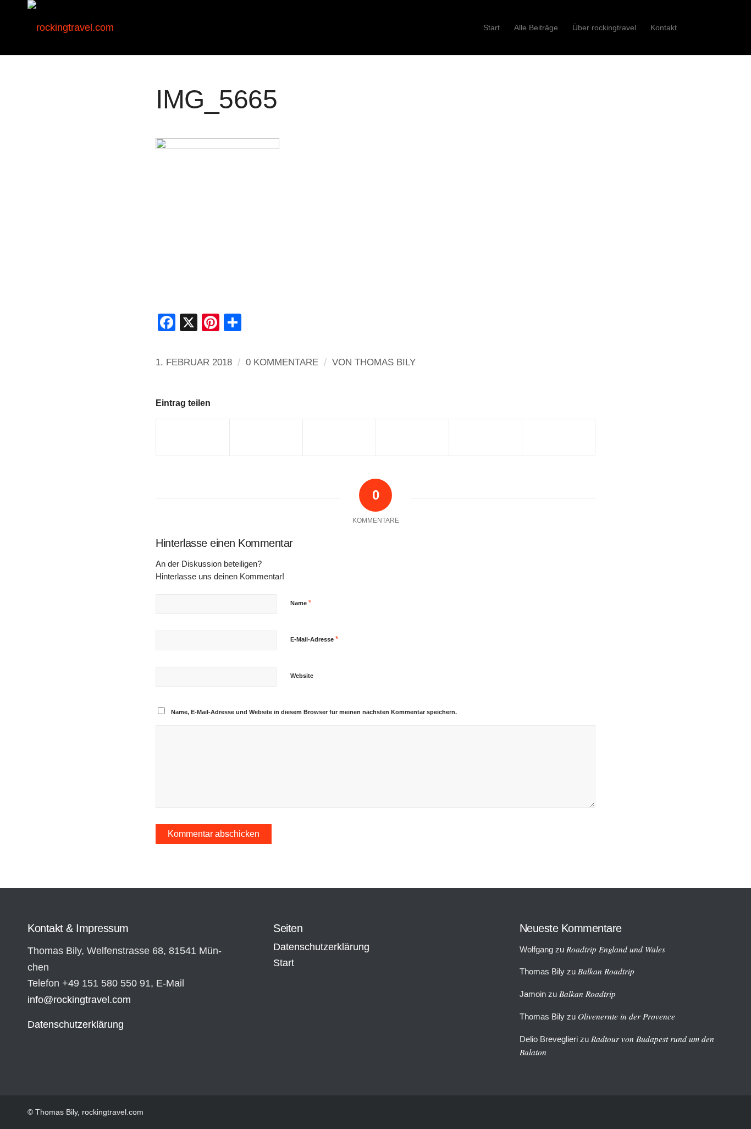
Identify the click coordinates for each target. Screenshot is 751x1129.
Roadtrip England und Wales (615, 949)
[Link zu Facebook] (715, 27)
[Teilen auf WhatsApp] (339, 437)
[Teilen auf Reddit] (485, 437)
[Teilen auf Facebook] (192, 437)
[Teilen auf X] (266, 437)
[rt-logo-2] (70, 27)
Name (300, 603)
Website (301, 675)
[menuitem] (491, 27)
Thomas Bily (385, 362)
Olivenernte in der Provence (626, 1016)
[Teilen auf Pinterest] (412, 437)
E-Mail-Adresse (314, 639)
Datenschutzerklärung (75, 1024)
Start (283, 962)
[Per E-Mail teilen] (558, 437)
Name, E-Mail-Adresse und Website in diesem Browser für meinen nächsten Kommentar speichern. (314, 712)
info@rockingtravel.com (79, 999)
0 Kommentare (282, 362)
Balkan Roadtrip (606, 971)
